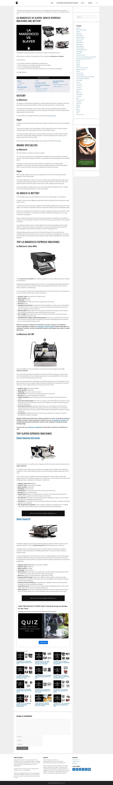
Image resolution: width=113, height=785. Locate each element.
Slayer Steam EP (57, 86)
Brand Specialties (22, 87)
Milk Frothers (79, 94)
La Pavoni (78, 87)
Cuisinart (78, 60)
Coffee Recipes (80, 46)
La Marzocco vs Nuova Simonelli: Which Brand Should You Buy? (42, 704)
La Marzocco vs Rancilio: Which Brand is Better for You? (24, 663)
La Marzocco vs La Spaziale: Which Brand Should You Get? (23, 677)
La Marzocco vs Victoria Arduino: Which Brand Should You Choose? (42, 663)
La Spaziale (79, 89)
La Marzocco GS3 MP (41, 90)
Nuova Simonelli (80, 100)
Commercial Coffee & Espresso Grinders (86, 57)
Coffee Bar (79, 33)
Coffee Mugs (79, 44)
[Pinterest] (89, 769)
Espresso (78, 66)
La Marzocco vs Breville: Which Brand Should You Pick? (24, 691)
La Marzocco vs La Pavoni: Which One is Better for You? (61, 705)
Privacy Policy (75, 761)
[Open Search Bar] (97, 3)
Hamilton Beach (80, 75)
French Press (79, 73)
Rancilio (78, 105)
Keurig (77, 82)
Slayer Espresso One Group (60, 84)
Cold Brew (78, 53)
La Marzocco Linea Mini (42, 88)
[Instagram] (86, 769)
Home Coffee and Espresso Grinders (85, 76)
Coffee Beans (79, 35)
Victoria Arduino (80, 114)
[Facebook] (73, 769)
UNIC (77, 112)
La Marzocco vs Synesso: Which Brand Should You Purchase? (42, 691)
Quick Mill (78, 103)
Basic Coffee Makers (81, 30)
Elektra (78, 64)
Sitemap (74, 763)
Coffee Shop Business (81, 49)
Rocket (78, 107)
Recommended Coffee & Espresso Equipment (67, 2)
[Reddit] (83, 769)
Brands (90, 2)
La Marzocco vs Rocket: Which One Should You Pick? (60, 691)
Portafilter (78, 102)
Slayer (19, 85)
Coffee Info (79, 40)
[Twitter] (77, 769)
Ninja (77, 98)
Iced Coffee (79, 80)
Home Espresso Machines (82, 78)
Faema (78, 71)
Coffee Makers (79, 42)
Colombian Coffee (80, 55)
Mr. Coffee (78, 96)
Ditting (78, 62)
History (19, 81)
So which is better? (40, 83)
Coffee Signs (79, 51)
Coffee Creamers (80, 37)
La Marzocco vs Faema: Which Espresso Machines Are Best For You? (61, 677)
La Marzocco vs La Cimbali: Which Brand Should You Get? (43, 677)
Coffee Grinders (80, 39)
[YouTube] (80, 769)
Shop (52, 2)
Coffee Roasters (80, 48)
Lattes (77, 91)
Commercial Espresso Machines (84, 58)
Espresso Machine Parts (82, 67)
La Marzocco (21, 83)
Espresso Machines (81, 69)
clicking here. (52, 115)
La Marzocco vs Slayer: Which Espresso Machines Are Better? (61, 663)
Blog (82, 2)
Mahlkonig (78, 93)
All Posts (78, 28)
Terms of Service (76, 759)
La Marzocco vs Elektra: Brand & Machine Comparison (23, 705)
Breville (78, 31)
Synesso (78, 111)
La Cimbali (78, 84)
